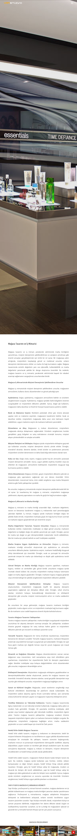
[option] (38, 167)
